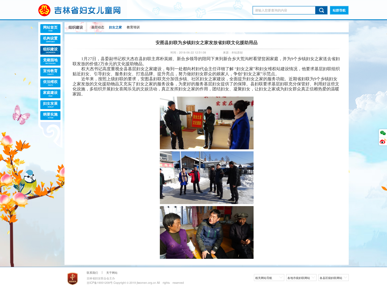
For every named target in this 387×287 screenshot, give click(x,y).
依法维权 (50, 82)
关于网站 (112, 272)
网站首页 (50, 28)
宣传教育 (50, 71)
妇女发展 (50, 104)
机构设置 (50, 39)
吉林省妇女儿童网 (84, 10)
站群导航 (339, 10)
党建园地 (50, 60)
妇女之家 (115, 27)
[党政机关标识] (72, 279)
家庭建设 (50, 93)
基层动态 (97, 27)
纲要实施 (50, 115)
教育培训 (133, 27)
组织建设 (50, 50)
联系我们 (92, 272)
